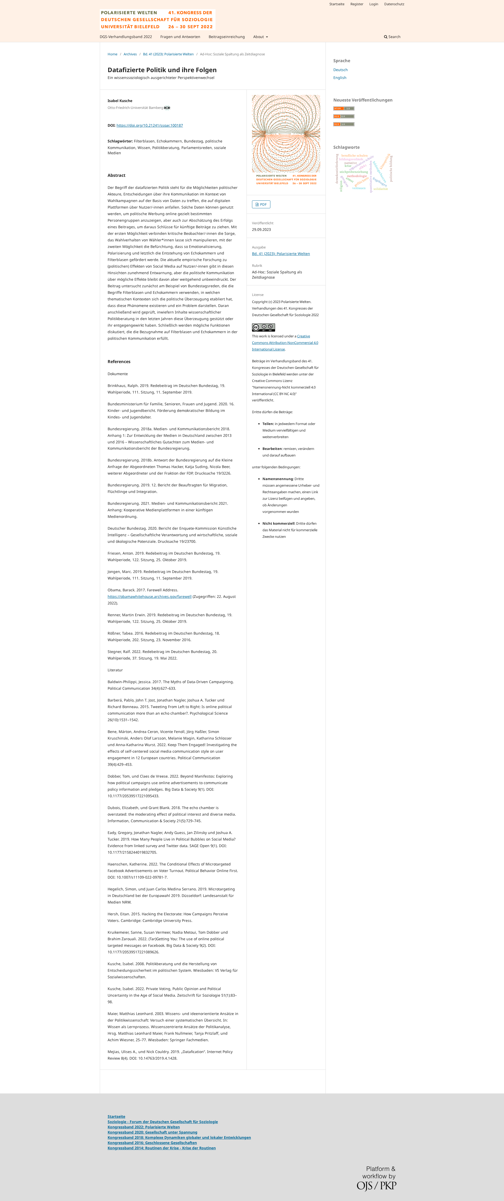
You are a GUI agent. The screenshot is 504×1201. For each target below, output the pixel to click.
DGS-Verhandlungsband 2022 (126, 36)
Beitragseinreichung (227, 36)
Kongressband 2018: (126, 1137)
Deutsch (340, 69)
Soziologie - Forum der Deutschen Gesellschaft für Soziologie (163, 1121)
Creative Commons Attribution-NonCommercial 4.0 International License (285, 343)
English (339, 77)
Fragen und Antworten (180, 36)
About (259, 36)
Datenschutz (394, 4)
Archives (130, 54)
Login (373, 4)
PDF (263, 204)
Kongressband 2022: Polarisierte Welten (144, 1126)
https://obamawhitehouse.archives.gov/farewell (150, 596)
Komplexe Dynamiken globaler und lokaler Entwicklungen (198, 1137)
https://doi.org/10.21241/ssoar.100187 (150, 125)
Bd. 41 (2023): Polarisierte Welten (168, 54)
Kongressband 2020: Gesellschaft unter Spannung (152, 1132)
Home (112, 54)
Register (356, 4)
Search (394, 36)
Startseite (336, 4)
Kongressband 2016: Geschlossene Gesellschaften (152, 1142)
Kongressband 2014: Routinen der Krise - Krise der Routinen (162, 1147)
